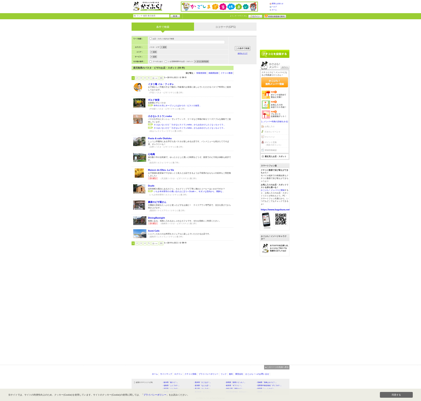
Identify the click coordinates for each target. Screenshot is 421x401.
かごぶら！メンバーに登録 (273, 190)
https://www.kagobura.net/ (275, 209)
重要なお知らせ (277, 3)
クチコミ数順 (227, 73)
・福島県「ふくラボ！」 (171, 385)
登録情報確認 (271, 150)
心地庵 (151, 154)
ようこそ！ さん (238, 16)
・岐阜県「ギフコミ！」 (233, 385)
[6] (161, 78)
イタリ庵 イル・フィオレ (161, 84)
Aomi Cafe (154, 230)
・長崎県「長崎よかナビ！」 (266, 382)
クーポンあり (158, 61)
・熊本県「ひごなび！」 (202, 382)
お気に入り (270, 126)
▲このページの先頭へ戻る (277, 367)
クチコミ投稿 (190, 374)
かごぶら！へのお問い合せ (257, 374)
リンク (224, 374)
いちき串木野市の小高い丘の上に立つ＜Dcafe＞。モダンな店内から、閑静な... (189, 191)
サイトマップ (166, 374)
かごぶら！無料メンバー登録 (274, 82)
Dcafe (151, 185)
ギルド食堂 (154, 100)
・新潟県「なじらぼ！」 (202, 385)
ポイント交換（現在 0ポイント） (273, 143)
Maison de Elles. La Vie (161, 170)
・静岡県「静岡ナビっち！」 (235, 382)
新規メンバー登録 (275, 16)
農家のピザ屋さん (157, 202)
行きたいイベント (273, 132)
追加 (164, 47)
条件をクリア (243, 53)
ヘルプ (274, 7)
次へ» (154, 78)
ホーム (274, 10)
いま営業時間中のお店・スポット (180, 61)
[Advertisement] (247, 115)
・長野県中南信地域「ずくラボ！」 (269, 385)
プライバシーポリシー (208, 374)
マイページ (270, 137)
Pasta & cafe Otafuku (160, 138)
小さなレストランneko (160, 116)
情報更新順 (201, 73)
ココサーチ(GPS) (225, 26)
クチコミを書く (274, 54)
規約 (231, 374)
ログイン (255, 16)
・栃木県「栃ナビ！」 (170, 382)
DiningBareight (156, 217)
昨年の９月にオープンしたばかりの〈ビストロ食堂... (177, 105)
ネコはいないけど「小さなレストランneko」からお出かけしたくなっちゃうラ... (189, 125)
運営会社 (239, 374)
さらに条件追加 (202, 61)
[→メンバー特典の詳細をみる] (274, 121)
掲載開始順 (213, 73)
